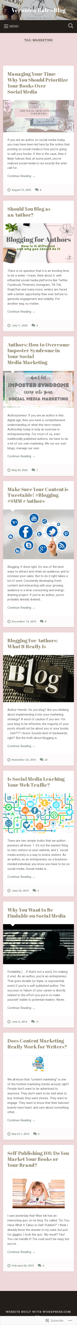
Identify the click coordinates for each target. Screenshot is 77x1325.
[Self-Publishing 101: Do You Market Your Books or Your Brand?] (38, 1191)
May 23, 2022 (20, 470)
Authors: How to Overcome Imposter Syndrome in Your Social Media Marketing (38, 353)
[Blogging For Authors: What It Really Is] (38, 678)
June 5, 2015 (19, 1021)
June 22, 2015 (20, 890)
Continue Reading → (21, 176)
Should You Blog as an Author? (29, 212)
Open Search (70, 26)
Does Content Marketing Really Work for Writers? (37, 1043)
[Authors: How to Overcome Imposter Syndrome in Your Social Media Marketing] (38, 389)
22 (46, 759)
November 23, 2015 (24, 759)
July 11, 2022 (20, 325)
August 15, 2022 (21, 189)
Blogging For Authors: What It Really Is (32, 643)
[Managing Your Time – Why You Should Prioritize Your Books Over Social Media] (38, 116)
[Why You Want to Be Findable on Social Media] (38, 944)
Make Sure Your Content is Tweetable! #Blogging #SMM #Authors (37, 495)
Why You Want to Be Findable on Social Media (36, 913)
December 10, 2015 (24, 621)
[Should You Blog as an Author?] (38, 243)
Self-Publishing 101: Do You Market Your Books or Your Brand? (38, 1159)
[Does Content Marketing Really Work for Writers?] (38, 1063)
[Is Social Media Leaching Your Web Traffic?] (38, 813)
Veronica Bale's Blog (38, 10)
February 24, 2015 (23, 1265)
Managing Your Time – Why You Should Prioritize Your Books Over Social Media (37, 83)
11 (37, 1021)
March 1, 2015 (20, 1133)
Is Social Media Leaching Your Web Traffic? (36, 782)
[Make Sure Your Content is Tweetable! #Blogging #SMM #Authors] (38, 534)
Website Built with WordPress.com (38, 1311)
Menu (14, 26)
